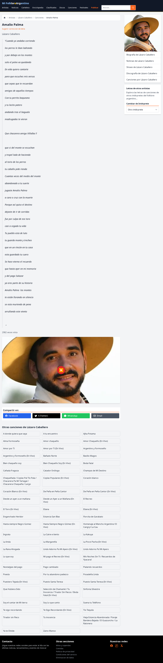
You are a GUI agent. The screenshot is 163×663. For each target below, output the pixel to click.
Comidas (59, 648)
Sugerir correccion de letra (13, 29)
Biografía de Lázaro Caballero (140, 54)
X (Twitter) (43, 415)
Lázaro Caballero (25, 17)
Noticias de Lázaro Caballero (140, 61)
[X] (121, 645)
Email (99, 415)
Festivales (84, 7)
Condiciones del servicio (66, 654)
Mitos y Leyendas (63, 645)
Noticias (15, 7)
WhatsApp (72, 415)
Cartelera (25, 7)
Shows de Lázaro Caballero (139, 67)
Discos (62, 7)
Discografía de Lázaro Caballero (141, 73)
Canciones (72, 7)
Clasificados (51, 7)
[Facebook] (111, 645)
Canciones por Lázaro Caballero (141, 79)
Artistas (5, 7)
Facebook (13, 415)
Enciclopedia (37, 7)
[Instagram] (116, 645)
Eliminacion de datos (65, 657)
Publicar (94, 7)
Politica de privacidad (65, 651)
